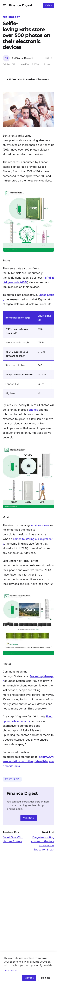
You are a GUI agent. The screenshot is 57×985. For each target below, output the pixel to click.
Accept (29, 977)
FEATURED (12, 779)
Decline (45, 977)
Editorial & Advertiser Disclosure (29, 79)
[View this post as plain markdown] (47, 58)
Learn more (10, 970)
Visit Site (28, 818)
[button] (4, 5)
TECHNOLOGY (11, 17)
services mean (39, 525)
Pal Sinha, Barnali (22, 58)
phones (33, 409)
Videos (48, 5)
